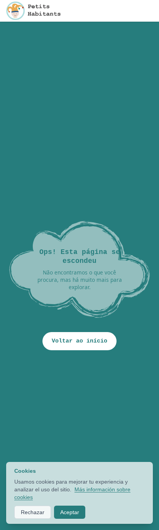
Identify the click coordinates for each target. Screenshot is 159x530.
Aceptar (69, 512)
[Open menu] (150, 11)
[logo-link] (35, 11)
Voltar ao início (79, 340)
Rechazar (32, 512)
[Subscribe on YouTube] (134, 11)
